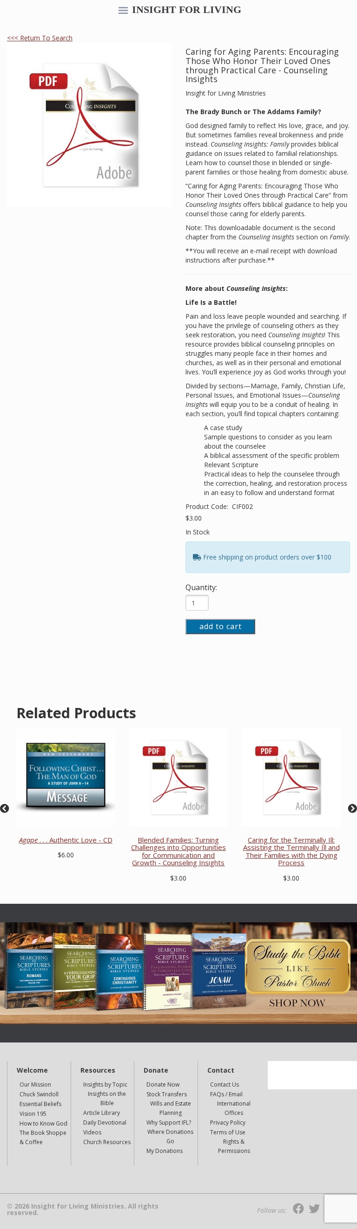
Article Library (101, 1113)
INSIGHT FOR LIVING (186, 10)
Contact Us (224, 1084)
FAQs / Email (226, 1094)
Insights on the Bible (107, 1098)
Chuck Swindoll (39, 1094)
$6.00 (66, 854)
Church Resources (107, 1142)
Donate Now (162, 1084)
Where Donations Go (170, 1136)
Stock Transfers (166, 1094)
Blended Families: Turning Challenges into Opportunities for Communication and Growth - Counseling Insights (178, 851)
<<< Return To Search (40, 37)
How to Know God (43, 1123)
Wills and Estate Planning (170, 1108)
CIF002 (242, 506)
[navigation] (123, 11)
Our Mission (35, 1084)
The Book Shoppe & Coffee (43, 1137)
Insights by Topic (105, 1084)
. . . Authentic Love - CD (65, 839)
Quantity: (201, 587)
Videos (92, 1132)
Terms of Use (227, 1132)
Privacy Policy (227, 1122)
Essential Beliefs (40, 1104)
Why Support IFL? (168, 1122)
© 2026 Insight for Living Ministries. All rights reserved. (83, 1209)
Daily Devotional (104, 1122)
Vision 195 (33, 1114)
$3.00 (193, 518)
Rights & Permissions (234, 1146)
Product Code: (207, 506)
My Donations (164, 1151)
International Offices (234, 1108)
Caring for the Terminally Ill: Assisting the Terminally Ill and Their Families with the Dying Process (291, 851)
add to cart (220, 626)
